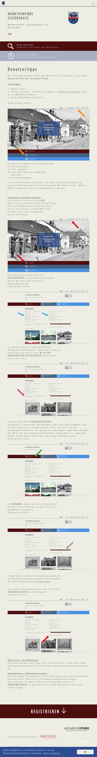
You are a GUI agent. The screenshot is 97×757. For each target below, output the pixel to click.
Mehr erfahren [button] (52, 753)
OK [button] (85, 752)
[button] (92, 3)
